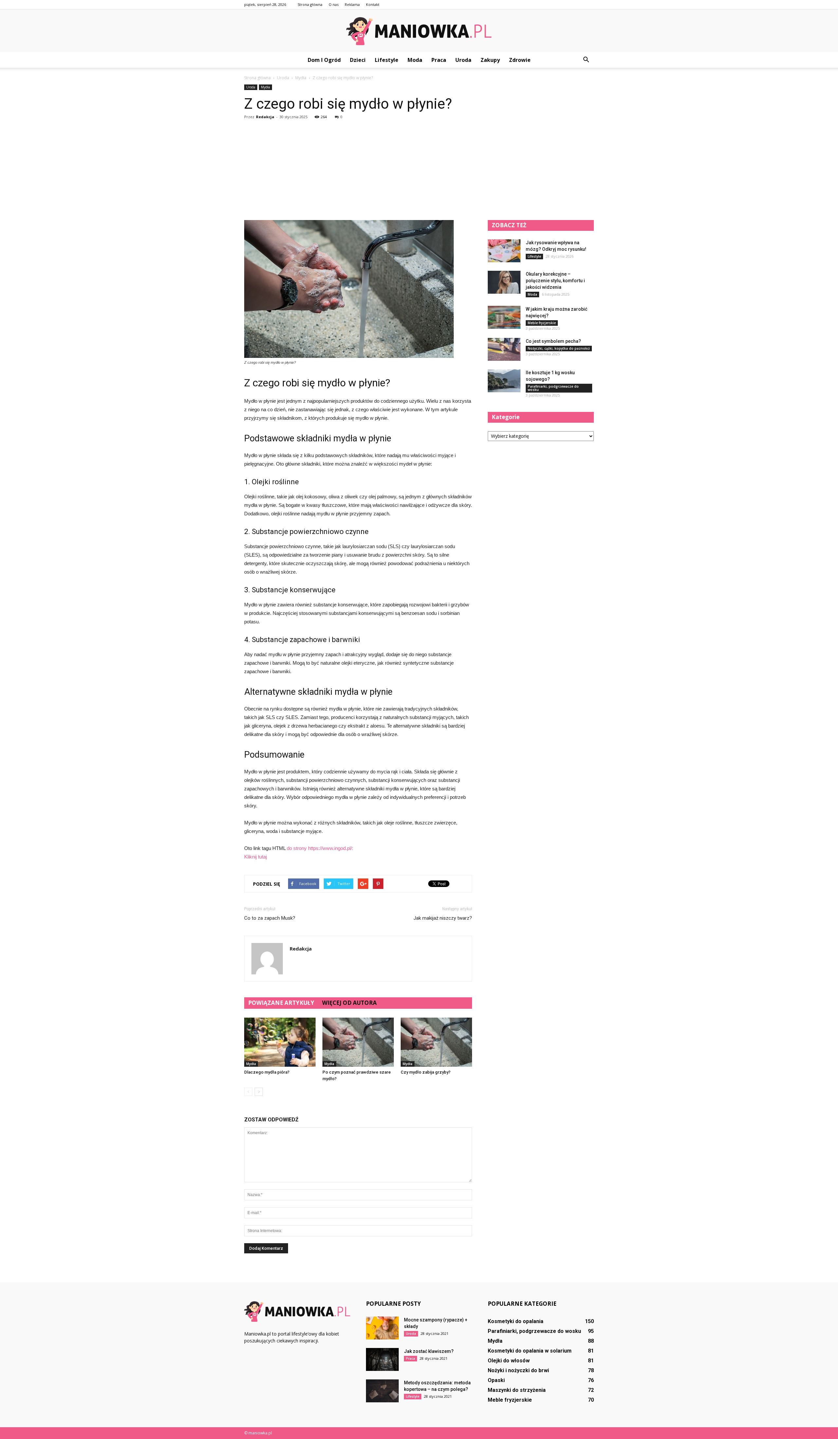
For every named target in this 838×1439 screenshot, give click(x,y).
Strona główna (310, 4)
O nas (333, 4)
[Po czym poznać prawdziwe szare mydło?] (358, 1042)
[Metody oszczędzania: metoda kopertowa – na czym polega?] (382, 1390)
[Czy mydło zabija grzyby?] (436, 1042)
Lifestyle (386, 60)
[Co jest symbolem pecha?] (504, 349)
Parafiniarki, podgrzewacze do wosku (553, 388)
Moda (415, 60)
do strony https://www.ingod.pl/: (320, 848)
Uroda (463, 60)
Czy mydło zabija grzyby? (425, 1072)
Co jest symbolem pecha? (553, 341)
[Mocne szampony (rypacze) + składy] (382, 1328)
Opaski (496, 1380)
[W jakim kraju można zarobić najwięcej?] (504, 317)
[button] (586, 60)
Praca (438, 60)
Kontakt (372, 4)
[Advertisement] (419, 171)
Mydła (265, 87)
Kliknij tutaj (255, 856)
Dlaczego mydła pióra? (266, 1072)
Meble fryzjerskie (542, 323)
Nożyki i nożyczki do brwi (518, 1370)
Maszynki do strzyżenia (517, 1390)
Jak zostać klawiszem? (429, 1351)
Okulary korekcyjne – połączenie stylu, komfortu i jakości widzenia (555, 280)
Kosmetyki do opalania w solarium (530, 1351)
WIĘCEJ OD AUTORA (349, 1002)
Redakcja (265, 116)
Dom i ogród (324, 60)
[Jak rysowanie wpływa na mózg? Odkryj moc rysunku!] (504, 250)
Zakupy (490, 60)
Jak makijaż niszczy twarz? (442, 918)
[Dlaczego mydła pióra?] (280, 1042)
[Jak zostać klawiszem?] (382, 1359)
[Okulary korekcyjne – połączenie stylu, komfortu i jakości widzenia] (504, 282)
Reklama (352, 4)
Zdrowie (520, 60)
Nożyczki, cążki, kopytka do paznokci (559, 348)
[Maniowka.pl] (419, 31)
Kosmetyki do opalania (515, 1321)
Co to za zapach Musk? (269, 918)
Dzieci (358, 60)
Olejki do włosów (509, 1360)
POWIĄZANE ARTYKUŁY (281, 1002)
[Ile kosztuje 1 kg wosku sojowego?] (504, 380)
